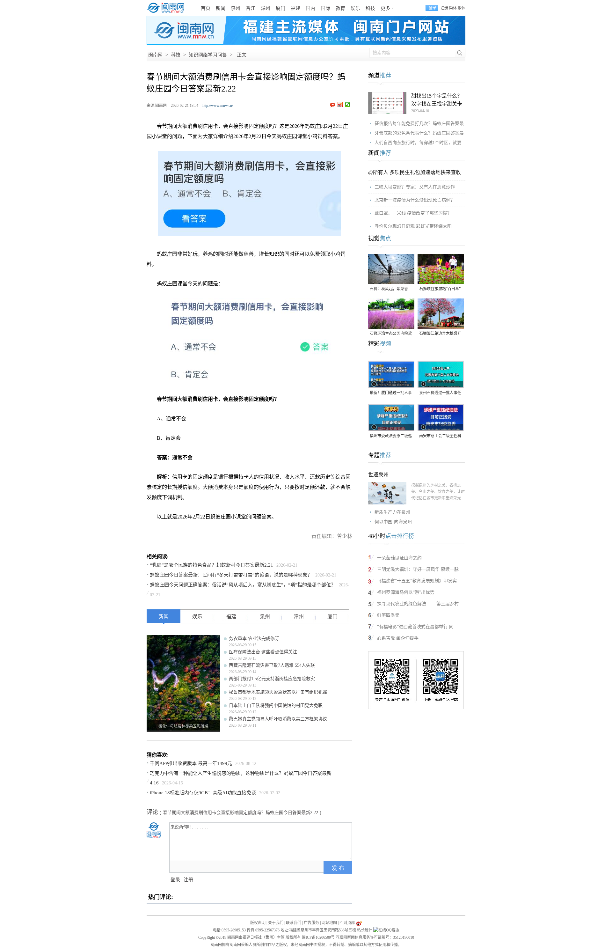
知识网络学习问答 (208, 54)
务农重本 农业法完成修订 (254, 638)
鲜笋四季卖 (388, 615)
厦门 (280, 8)
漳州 (265, 8)
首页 (205, 8)
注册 (444, 8)
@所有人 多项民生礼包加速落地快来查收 (414, 172)
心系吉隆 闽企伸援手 (398, 638)
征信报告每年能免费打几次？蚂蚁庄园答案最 (419, 123)
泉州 (235, 8)
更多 (385, 8)
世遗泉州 (378, 474)
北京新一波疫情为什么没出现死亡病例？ (415, 200)
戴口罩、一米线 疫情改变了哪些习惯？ (413, 213)
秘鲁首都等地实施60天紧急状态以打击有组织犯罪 (278, 692)
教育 (340, 8)
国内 (310, 8)
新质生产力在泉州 (392, 512)
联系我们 (293, 923)
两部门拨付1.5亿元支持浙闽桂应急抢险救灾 (272, 678)
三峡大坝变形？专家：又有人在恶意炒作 (415, 187)
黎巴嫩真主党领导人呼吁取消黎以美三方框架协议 (278, 719)
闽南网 (155, 54)
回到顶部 (347, 923)
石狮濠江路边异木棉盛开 (440, 333)
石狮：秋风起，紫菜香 (389, 289)
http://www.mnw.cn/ (217, 105)
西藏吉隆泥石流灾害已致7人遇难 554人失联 (272, 665)
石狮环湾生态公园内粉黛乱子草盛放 (391, 334)
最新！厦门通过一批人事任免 (391, 393)
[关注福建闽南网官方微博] (359, 923)
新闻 (220, 8)
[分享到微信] (347, 104)
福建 (295, 8)
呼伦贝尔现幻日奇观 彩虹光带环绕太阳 (413, 226)
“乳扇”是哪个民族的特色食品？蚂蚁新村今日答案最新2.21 (211, 565)
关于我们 (275, 923)
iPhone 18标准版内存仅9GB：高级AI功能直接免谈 (203, 792)
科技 (370, 8)
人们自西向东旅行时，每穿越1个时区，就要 (418, 142)
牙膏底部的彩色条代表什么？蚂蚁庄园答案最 (419, 133)
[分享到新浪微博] (340, 104)
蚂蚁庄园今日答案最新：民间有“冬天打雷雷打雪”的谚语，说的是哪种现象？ (231, 574)
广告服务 (311, 923)
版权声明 (258, 923)
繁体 (461, 8)
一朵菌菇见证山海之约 (399, 557)
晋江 (250, 8)
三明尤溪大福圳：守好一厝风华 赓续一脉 (418, 569)
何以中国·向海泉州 (393, 521)
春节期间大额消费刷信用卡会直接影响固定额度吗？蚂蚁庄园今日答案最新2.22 (240, 812)
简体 (453, 8)
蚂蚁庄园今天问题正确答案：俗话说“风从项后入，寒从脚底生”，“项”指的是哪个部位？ (243, 584)
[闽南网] (167, 8)
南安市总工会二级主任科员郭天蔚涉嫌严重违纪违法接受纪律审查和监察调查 (440, 436)
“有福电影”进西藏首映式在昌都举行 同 (415, 626)
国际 (325, 8)
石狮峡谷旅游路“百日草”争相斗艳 (440, 289)
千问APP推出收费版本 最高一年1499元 (191, 763)
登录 (175, 879)
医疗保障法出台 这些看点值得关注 (263, 652)
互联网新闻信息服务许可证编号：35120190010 (375, 937)
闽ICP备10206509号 (318, 937)
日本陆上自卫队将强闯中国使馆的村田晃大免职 (276, 705)
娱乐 (355, 8)
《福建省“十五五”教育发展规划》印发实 (417, 580)
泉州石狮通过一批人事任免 (440, 393)
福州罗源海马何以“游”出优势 (405, 592)
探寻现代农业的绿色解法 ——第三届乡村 (418, 603)
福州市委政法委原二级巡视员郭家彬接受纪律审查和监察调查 (391, 436)
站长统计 (364, 930)
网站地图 (329, 923)
